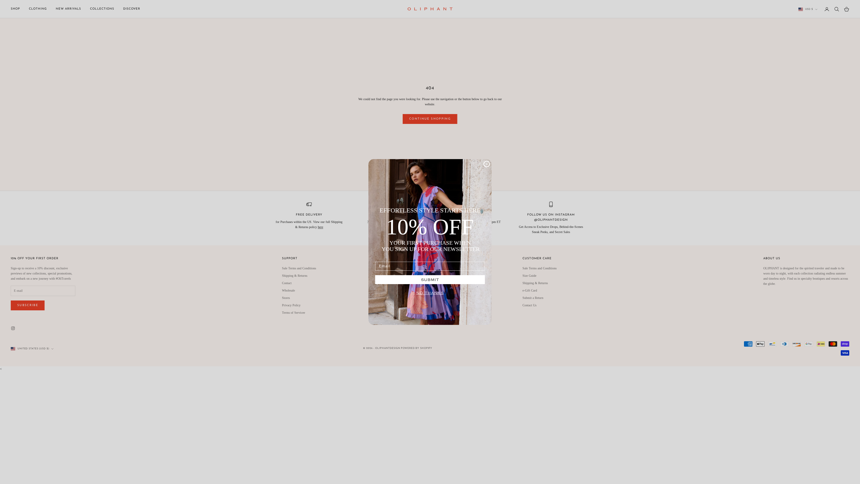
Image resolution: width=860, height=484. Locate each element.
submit (430, 279)
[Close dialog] (486, 164)
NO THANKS (430, 293)
